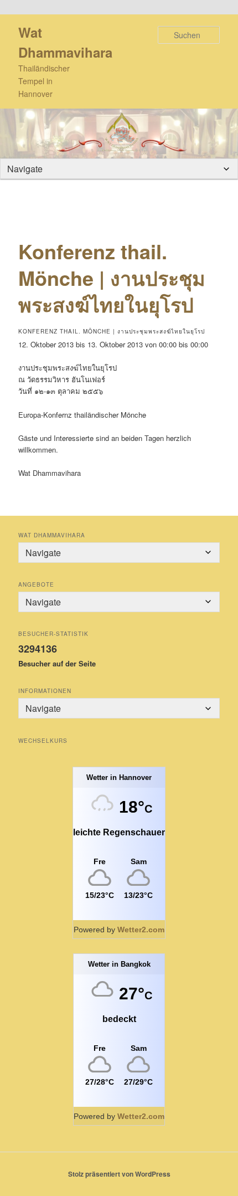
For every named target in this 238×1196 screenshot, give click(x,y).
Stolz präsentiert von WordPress (119, 1174)
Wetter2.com (140, 929)
